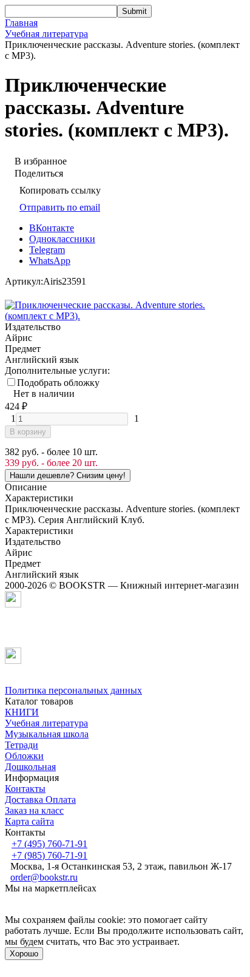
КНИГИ (22, 712)
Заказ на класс (34, 810)
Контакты (25, 788)
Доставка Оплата (40, 799)
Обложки (24, 756)
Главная (21, 23)
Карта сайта (29, 821)
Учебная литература (46, 34)
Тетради (21, 745)
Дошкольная (30, 767)
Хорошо (24, 953)
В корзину (28, 431)
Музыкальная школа (47, 734)
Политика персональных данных (73, 690)
